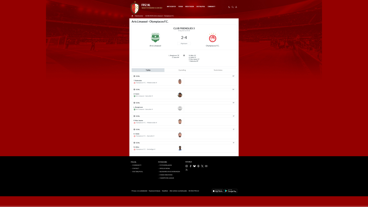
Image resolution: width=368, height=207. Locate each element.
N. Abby (136, 147)
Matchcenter (171, 6)
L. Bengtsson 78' (174, 55)
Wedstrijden (189, 6)
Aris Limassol (155, 45)
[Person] (236, 6)
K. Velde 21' (192, 57)
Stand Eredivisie (166, 175)
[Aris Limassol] (155, 37)
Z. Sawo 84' (175, 57)
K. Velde (136, 134)
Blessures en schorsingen (170, 171)
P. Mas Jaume (138, 120)
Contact (135, 168)
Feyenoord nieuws (154, 191)
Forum (180, 6)
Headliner (165, 191)
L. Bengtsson (138, 107)
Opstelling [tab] (182, 70)
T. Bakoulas (138, 80)
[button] (233, 7)
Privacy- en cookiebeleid (139, 191)
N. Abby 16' (192, 55)
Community (211, 6)
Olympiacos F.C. (212, 45)
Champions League (167, 178)
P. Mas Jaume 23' (194, 59)
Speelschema (165, 168)
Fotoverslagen (166, 165)
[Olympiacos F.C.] (212, 37)
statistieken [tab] (218, 70)
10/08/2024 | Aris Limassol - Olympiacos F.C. (159, 16)
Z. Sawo (136, 94)
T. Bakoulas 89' (193, 61)
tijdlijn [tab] (148, 70)
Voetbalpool (200, 6)
